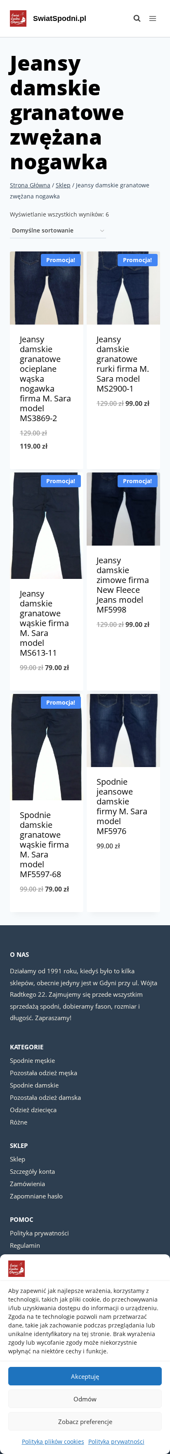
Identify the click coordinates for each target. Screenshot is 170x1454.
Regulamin (25, 1245)
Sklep (17, 1159)
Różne (18, 1122)
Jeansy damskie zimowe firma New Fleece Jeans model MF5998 (123, 585)
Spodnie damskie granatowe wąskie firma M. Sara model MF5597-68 (44, 844)
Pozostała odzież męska (43, 1073)
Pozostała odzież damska (45, 1097)
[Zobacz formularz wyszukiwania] (133, 18)
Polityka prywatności (116, 1441)
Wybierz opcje (47, 467)
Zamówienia (27, 1184)
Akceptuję (85, 1376)
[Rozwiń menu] (152, 18)
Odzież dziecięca (33, 1110)
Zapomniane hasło (36, 1196)
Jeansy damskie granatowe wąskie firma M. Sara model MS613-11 (44, 623)
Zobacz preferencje (85, 1421)
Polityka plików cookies (53, 1441)
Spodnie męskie (32, 1060)
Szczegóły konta (32, 1171)
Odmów (85, 1399)
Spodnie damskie (34, 1085)
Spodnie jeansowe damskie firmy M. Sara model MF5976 (122, 806)
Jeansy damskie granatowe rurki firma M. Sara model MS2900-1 (123, 364)
